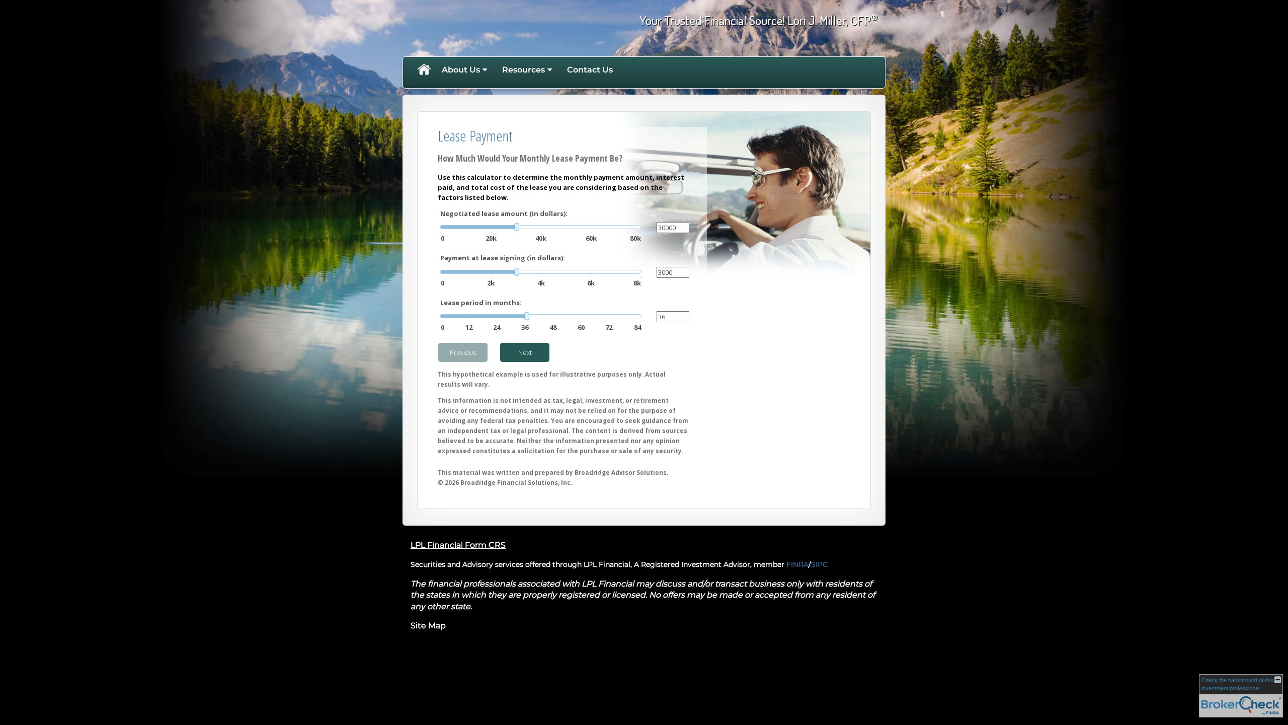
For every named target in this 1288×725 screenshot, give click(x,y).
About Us (461, 70)
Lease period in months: (481, 302)
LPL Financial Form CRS (458, 545)
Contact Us (590, 70)
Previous (463, 352)
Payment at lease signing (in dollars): (502, 257)
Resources (523, 70)
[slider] (540, 227)
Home (423, 70)
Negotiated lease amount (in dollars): (504, 213)
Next (525, 352)
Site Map (428, 625)
